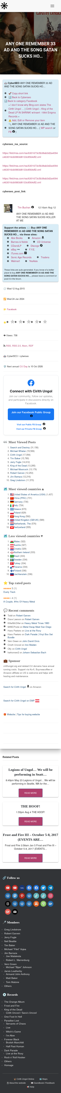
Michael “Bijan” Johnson (19, 967)
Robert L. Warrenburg (17, 960)
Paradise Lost (11, 1020)
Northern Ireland (21, 552)
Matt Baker (12, 978)
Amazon (36, 238)
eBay (13, 249)
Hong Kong (19, 516)
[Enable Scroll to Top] (54, 1086)
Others (8, 986)
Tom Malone (12, 982)
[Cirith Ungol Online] (5, 6)
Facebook (12, 309)
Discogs (35, 245)
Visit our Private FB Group (29, 429)
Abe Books (17, 238)
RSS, (9, 345)
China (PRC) (20, 498)
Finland (17, 570)
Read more (30, 792)
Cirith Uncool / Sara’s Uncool (21, 1012)
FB (10, 131)
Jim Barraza (16, 476)
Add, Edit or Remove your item (28, 120)
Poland (17, 512)
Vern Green (10, 964)
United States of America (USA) (29, 494)
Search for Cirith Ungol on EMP (19, 700)
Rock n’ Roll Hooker (14, 1057)
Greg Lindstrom (17, 480)
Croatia (17, 548)
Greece (17, 509)
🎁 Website (9, 714)
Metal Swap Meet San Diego (37, 626)
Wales (17, 541)
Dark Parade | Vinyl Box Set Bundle (30, 636)
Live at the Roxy (33, 630)
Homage (8, 1065)
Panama (18, 566)
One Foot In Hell (13, 1016)
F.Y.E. (32, 249)
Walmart (15, 261)
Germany (18, 501)
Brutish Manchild (15, 1042)
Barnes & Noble (19, 241)
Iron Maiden (30, 644)
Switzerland (19, 527)
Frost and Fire (11, 1005)
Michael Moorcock (19, 469)
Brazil (16, 556)
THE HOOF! (30, 806)
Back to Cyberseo (21, 97)
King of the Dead (18, 465)
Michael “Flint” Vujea (15, 949)
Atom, (25, 345)
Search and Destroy (20, 447)
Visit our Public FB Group (29, 424)
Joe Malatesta (13, 956)
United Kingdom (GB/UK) (26, 519)
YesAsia (33, 261)
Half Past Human (15, 1046)
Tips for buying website (28, 714)
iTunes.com (17, 253)
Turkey (17, 563)
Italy (16, 505)
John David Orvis (30, 641)
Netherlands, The (22, 523)
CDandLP (16, 245)
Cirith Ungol (16, 454)
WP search (47, 128)
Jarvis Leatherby (13, 971)
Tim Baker (15, 458)
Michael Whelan (18, 451)
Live (8, 1027)
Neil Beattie (10, 941)
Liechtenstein (20, 574)
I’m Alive (10, 1035)
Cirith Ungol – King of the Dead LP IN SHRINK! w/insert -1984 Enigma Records (32, 112)
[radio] (10, 322)
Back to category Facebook (22, 101)
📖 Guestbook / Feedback (43, 1083)
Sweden (18, 559)
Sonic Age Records (21, 257)
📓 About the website (16, 1083)
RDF (31, 345)
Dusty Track (9, 591)
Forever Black (11, 1039)
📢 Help (30, 1087)
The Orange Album (14, 1001)
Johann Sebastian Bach (34, 652)
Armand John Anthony (18, 974)
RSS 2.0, (17, 345)
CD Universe (44, 241)
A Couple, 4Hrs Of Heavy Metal (19, 601)
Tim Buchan (24, 207)
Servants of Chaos (16, 1023)
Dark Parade (11, 1050)
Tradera (45, 257)
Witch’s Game (13, 1031)
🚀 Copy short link (18, 93)
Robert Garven (17, 472)
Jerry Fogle (15, 462)
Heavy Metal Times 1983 (36, 623)
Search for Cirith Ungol (14, 686)
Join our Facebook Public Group (30, 412)
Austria (17, 544)
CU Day (23, 366)
